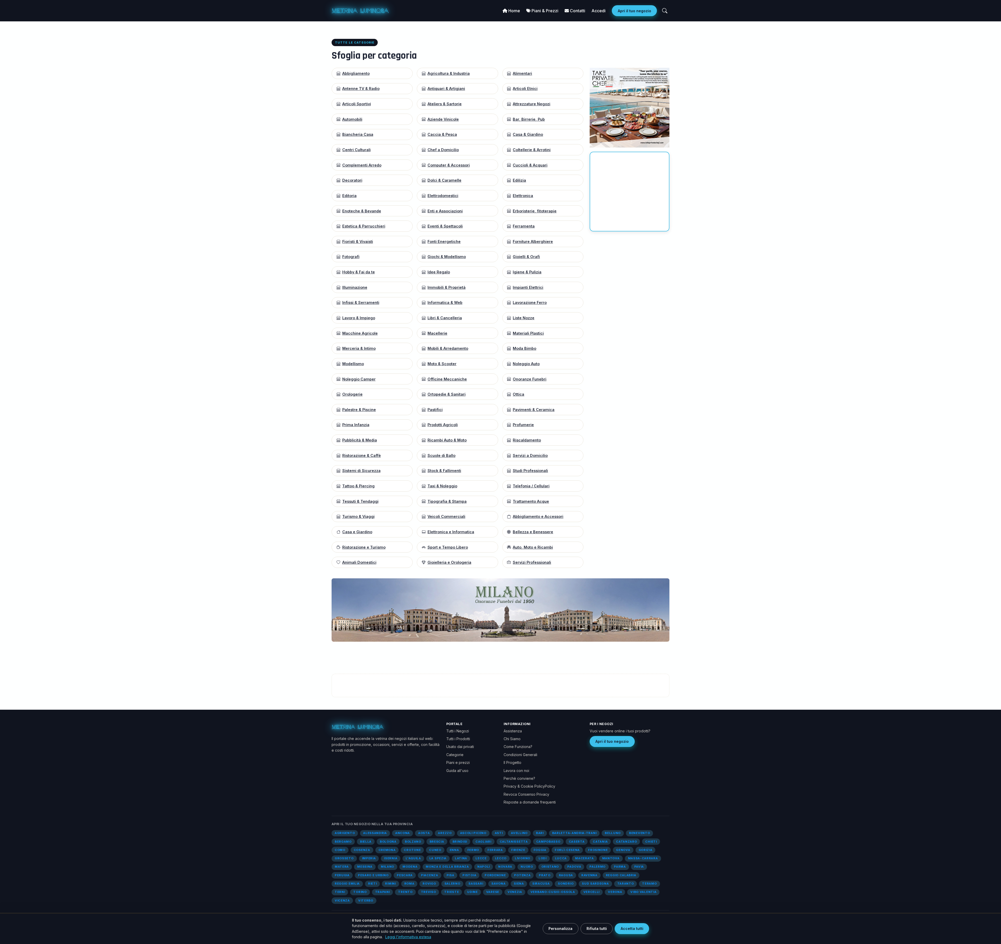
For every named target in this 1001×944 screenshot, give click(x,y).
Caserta (577, 841)
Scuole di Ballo (441, 455)
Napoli (483, 866)
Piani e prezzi (458, 762)
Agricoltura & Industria (449, 73)
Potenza (522, 875)
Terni (340, 892)
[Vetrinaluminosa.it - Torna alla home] (360, 10)
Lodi (543, 858)
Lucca (561, 858)
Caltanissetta (514, 841)
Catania (600, 841)
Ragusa (566, 875)
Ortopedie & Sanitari (447, 394)
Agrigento (345, 833)
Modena (409, 866)
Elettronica (523, 195)
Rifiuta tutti (597, 928)
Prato (544, 875)
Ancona (402, 833)
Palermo (597, 866)
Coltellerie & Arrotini (532, 150)
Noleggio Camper (359, 379)
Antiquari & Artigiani (446, 88)
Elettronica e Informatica (451, 532)
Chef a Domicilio (443, 150)
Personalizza (560, 928)
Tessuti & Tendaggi (360, 501)
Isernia (390, 858)
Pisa (450, 875)
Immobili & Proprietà (447, 287)
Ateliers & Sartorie (445, 104)
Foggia (540, 850)
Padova (574, 866)
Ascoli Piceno (473, 833)
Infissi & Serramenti (360, 302)
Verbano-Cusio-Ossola (552, 892)
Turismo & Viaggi (358, 516)
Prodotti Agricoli (443, 424)
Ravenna (589, 875)
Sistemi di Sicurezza (361, 470)
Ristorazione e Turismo (364, 547)
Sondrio (565, 883)
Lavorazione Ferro (530, 302)
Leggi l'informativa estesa (408, 937)
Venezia (515, 892)
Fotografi (350, 256)
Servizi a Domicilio (530, 455)
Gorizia (645, 850)
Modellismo (353, 363)
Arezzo (444, 833)
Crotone (412, 850)
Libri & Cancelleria (445, 318)
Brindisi (460, 841)
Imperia (369, 858)
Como (340, 850)
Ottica (518, 394)
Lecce (480, 858)
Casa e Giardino (357, 532)
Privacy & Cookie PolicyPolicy (529, 786)
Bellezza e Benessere (533, 532)
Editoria (349, 195)
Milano (387, 866)
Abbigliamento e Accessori (538, 516)
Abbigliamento (356, 73)
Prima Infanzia (355, 424)
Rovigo (429, 883)
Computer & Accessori (449, 165)
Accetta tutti (632, 928)
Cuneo (435, 850)
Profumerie (523, 424)
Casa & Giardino (528, 134)
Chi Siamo (512, 739)
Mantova (611, 858)
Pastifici (435, 409)
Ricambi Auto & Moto (447, 440)
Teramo (649, 883)
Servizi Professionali (532, 562)
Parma (620, 866)
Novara (505, 866)
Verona (615, 892)
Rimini (390, 883)
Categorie (454, 754)
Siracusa (541, 883)
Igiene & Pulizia (527, 272)
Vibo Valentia (643, 892)
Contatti (577, 10)
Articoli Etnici (525, 88)
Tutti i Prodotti (458, 739)
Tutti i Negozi (457, 731)
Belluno (613, 833)
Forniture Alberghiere (533, 241)
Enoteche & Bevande (361, 211)
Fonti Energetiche (444, 241)
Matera (342, 866)
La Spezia (438, 858)
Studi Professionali (530, 470)
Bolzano (413, 841)
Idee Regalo (439, 272)
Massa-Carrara (643, 858)
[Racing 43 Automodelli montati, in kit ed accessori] (600, 609)
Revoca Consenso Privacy (526, 794)
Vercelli (591, 892)
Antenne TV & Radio (361, 88)
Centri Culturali (356, 150)
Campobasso (548, 841)
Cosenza (362, 850)
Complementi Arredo (361, 165)
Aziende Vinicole (443, 119)
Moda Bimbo (524, 348)
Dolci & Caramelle (444, 180)
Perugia (342, 875)
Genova (623, 850)
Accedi (598, 10)
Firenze (518, 850)
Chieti (651, 841)
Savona (498, 883)
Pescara (405, 875)
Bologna (388, 841)
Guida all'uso (457, 770)
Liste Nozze (523, 318)
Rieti (372, 883)
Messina (365, 866)
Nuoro (527, 866)
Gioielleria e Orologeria (449, 562)
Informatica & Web (445, 302)
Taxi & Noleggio (442, 486)
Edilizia (519, 180)
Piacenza (429, 875)
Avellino (519, 833)
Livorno (522, 858)
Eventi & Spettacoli (445, 226)
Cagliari (483, 841)
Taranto (625, 883)
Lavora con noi (516, 770)
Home (513, 10)
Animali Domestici (359, 562)
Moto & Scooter (442, 363)
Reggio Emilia (347, 883)
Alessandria (375, 833)
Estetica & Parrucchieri (363, 226)
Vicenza (342, 900)
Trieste (451, 892)
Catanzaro (626, 841)
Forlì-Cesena (567, 850)
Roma (409, 883)
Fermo (473, 850)
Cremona (387, 850)
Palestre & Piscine (359, 409)
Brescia (437, 841)
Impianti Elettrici (528, 287)
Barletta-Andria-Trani (574, 833)
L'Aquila (413, 858)
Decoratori (352, 180)
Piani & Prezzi (544, 10)
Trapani (382, 892)
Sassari (475, 883)
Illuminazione (354, 287)
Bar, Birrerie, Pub (529, 119)
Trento (405, 892)
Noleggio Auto (526, 363)
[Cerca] (664, 11)
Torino (360, 892)
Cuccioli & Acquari (530, 165)
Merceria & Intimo (359, 348)
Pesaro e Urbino (373, 875)
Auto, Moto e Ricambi (533, 547)
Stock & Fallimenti (444, 470)
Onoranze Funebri (529, 379)
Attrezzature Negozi (531, 104)
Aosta (424, 833)
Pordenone (495, 875)
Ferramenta (524, 226)
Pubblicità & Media (359, 440)
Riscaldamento (527, 440)
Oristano (550, 866)
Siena (519, 883)
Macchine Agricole (360, 333)
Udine (472, 892)
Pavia (639, 866)
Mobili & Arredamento (448, 348)
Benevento (639, 833)
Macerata (584, 858)
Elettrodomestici (443, 195)
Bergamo (343, 841)
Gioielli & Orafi (526, 256)
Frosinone (598, 850)
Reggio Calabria (621, 875)
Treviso (428, 892)
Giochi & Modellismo (447, 256)
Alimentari (522, 73)
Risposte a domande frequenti (530, 802)
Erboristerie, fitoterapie (535, 211)
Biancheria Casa (357, 134)
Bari (540, 833)
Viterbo (365, 900)
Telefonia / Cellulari (531, 486)
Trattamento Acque (531, 501)
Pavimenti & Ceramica (533, 409)
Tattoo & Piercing (358, 486)
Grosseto (344, 858)
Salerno (452, 883)
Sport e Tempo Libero (448, 547)
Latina (461, 858)
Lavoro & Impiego (358, 318)
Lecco (500, 858)
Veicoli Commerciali (446, 516)
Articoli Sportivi (356, 104)
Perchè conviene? (519, 778)
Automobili (352, 119)
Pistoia (469, 875)
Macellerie (437, 333)
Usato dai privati (460, 746)
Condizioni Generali (520, 754)
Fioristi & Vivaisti (357, 241)
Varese (492, 892)
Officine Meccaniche (447, 379)
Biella (365, 841)
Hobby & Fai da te (358, 272)
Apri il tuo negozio (634, 11)
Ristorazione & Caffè (361, 455)
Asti (499, 833)
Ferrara (495, 850)
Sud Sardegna (595, 883)
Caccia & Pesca (442, 134)
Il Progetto (512, 762)
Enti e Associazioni (445, 211)
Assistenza (513, 731)
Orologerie (352, 394)
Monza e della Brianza (447, 866)
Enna (454, 850)
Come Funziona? (518, 746)
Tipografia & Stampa (447, 501)
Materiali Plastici (528, 333)
